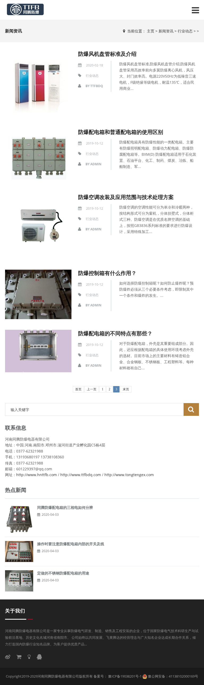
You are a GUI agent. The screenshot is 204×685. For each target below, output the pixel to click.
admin (95, 164)
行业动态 (185, 30)
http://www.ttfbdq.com (80, 474)
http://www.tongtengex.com (129, 474)
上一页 (91, 389)
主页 (150, 30)
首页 (78, 389)
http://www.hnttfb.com (36, 474)
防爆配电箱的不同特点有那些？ (115, 333)
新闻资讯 (166, 30)
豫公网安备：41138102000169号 (173, 676)
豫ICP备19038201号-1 (124, 676)
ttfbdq (96, 86)
